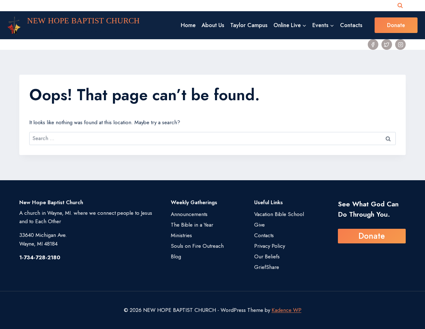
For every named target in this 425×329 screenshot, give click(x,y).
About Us (213, 25)
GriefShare (266, 267)
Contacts (351, 25)
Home (188, 25)
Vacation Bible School (279, 214)
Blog (176, 256)
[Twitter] (386, 44)
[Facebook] (373, 44)
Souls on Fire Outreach (197, 246)
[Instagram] (400, 44)
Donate (396, 25)
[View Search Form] (400, 5)
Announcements (189, 214)
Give (259, 224)
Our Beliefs (267, 256)
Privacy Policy (269, 246)
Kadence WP (286, 310)
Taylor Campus (249, 25)
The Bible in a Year (192, 224)
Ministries (181, 235)
